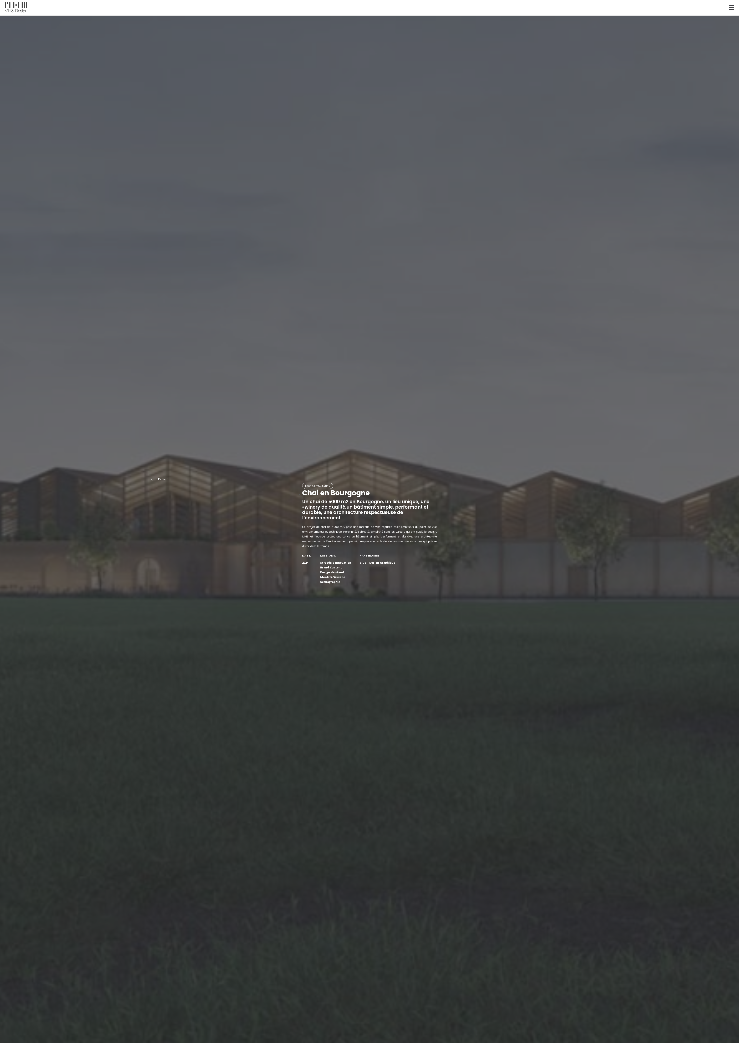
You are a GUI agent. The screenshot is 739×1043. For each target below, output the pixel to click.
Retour (162, 479)
